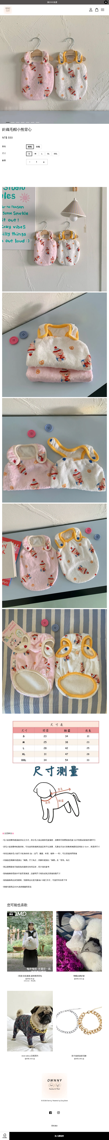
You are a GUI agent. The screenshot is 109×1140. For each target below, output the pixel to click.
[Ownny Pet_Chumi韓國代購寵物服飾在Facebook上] (51, 1114)
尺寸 (4, 153)
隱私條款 (54, 1126)
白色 (38, 147)
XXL (55, 154)
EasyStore (64, 1101)
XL (48, 154)
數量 (4, 160)
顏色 (4, 146)
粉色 (30, 147)
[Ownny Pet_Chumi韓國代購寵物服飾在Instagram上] (58, 1114)
